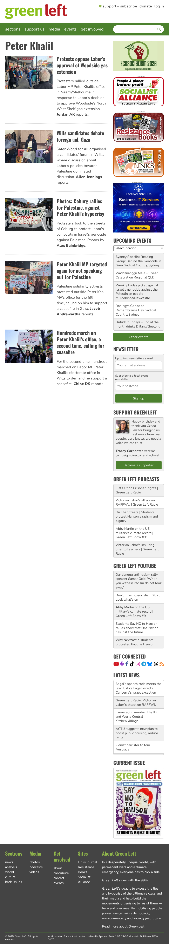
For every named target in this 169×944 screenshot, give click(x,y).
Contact (59, 878)
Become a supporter (138, 465)
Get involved (92, 29)
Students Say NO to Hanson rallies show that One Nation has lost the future (137, 628)
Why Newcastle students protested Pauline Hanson (135, 642)
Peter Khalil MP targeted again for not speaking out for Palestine (82, 270)
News (9, 862)
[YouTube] (116, 663)
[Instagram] (138, 663)
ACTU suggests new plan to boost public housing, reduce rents (137, 733)
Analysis (11, 867)
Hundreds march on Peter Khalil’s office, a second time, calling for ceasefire (80, 342)
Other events (138, 337)
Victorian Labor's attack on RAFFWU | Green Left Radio (137, 502)
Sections (12, 29)
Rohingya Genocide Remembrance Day (130, 308)
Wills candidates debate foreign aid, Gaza (80, 136)
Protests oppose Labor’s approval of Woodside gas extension (82, 65)
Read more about (123, 926)
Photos (34, 862)
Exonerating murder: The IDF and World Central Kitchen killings (137, 716)
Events (70, 29)
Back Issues (13, 882)
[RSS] (162, 663)
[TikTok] (132, 663)
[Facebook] (126, 663)
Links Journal (87, 862)
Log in (159, 6)
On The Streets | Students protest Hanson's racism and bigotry (137, 516)
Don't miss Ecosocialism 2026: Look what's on (138, 597)
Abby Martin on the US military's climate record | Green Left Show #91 (134, 533)
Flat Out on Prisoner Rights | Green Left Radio (137, 490)
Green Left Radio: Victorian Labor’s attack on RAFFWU (136, 702)
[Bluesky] (149, 663)
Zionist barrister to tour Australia (133, 747)
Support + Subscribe (120, 6)
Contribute (61, 873)
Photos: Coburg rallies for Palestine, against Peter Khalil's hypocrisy (80, 207)
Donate (146, 6)
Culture (10, 877)
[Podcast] (122, 663)
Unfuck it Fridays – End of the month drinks (137, 324)
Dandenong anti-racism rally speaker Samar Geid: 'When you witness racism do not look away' (139, 581)
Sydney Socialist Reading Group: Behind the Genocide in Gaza (138, 261)
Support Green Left (135, 412)
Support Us (35, 29)
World (9, 872)
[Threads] (156, 663)
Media (54, 29)
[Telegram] (143, 663)
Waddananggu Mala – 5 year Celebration (137, 275)
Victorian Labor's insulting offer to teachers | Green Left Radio (137, 549)
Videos (34, 872)
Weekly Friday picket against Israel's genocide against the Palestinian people (137, 289)
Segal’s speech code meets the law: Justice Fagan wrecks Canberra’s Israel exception (139, 688)
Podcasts (36, 867)
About (58, 868)
